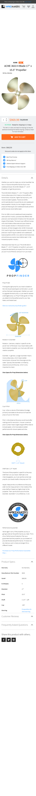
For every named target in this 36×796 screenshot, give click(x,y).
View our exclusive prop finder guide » (14, 306)
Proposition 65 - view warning (27, 610)
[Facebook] (4, 640)
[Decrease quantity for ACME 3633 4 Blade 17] (6, 120)
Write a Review (7, 73)
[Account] (33, 6)
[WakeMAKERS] (13, 6)
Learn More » (28, 2)
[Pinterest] (14, 640)
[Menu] (3, 6)
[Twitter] (9, 640)
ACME (15, 62)
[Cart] (23, 6)
